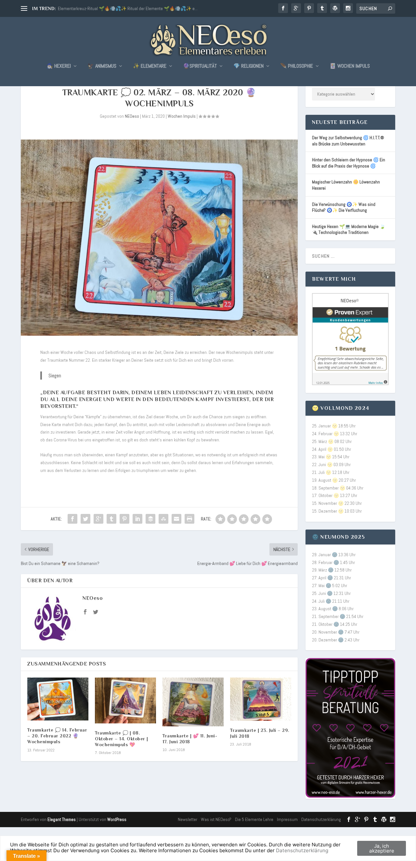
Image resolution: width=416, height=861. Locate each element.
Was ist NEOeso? (216, 819)
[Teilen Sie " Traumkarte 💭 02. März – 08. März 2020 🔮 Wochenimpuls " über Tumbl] (111, 518)
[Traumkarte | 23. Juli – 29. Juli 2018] (260, 699)
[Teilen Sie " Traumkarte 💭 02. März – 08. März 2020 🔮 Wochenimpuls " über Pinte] (124, 518)
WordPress (116, 819)
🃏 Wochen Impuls (350, 66)
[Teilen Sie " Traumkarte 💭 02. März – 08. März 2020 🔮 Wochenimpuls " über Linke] (137, 518)
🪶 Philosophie (296, 66)
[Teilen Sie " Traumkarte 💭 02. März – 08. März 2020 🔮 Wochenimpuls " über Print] (189, 518)
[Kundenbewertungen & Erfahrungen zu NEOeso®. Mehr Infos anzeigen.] (350, 383)
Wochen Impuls (182, 116)
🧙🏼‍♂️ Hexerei (58, 66)
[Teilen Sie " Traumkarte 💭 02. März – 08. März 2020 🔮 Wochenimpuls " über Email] (176, 518)
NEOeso (132, 116)
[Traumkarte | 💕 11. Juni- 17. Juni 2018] (193, 702)
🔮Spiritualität (200, 66)
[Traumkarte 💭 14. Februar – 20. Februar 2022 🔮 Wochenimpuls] (57, 699)
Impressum (287, 819)
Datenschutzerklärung (321, 819)
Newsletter (187, 819)
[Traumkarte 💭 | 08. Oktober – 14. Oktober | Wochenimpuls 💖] (125, 700)
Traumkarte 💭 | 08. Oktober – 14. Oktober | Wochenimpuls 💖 (121, 738)
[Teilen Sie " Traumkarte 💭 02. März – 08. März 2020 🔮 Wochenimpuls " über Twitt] (85, 518)
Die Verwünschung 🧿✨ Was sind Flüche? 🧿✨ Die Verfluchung (343, 207)
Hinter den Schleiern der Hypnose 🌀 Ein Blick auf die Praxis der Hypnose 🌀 (348, 163)
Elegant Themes (61, 819)
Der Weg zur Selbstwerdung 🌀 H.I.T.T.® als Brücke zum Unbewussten (348, 141)
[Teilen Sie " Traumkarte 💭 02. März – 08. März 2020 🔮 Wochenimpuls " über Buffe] (150, 518)
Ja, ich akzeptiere (381, 848)
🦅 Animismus (101, 66)
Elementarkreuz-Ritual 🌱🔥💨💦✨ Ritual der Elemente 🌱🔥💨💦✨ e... (128, 8)
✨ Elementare (149, 66)
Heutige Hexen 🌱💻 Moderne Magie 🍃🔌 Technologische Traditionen (348, 229)
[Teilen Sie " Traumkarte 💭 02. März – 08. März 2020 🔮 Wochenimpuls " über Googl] (98, 518)
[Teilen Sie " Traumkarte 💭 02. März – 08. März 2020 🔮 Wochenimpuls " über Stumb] (163, 518)
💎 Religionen (248, 66)
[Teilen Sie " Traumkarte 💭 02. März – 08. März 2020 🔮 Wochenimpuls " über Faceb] (72, 518)
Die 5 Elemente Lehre (254, 819)
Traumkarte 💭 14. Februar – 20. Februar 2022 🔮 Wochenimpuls (57, 735)
